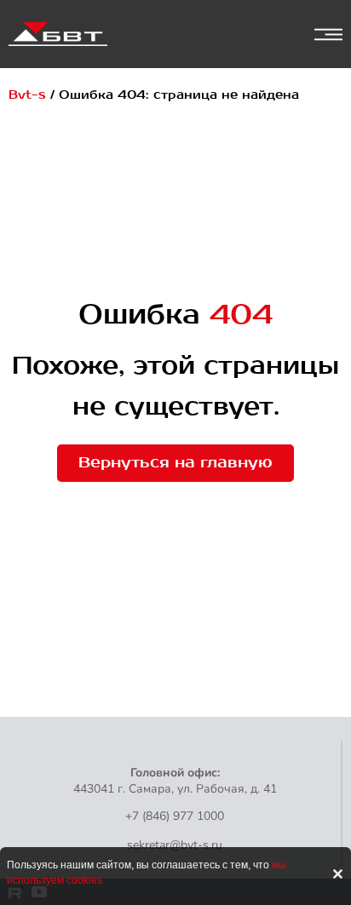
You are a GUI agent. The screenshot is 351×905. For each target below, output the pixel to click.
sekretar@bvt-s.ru (174, 845)
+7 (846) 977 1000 (174, 816)
